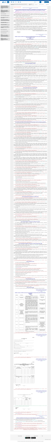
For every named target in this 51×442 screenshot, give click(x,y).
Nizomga (44, 360)
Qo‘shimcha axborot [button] (41, 4)
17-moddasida (43, 163)
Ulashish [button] (48, 4)
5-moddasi (41, 13)
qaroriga (41, 12)
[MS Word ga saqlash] (19, 2)
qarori (41, 18)
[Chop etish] (20, 2)
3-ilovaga (28, 22)
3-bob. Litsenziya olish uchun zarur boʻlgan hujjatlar (4, 17)
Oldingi (16, 267)
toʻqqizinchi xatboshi (35, 420)
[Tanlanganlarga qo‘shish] (10, 2)
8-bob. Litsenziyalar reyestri (4, 29)
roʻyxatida (34, 419)
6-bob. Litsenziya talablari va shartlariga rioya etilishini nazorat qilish (5, 24)
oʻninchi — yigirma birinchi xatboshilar (20, 421)
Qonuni (30, 280)
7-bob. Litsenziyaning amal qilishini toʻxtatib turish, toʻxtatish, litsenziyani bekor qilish (5, 27)
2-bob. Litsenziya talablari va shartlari (5, 15)
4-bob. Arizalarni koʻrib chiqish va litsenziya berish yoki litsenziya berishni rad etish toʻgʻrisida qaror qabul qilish (5, 20)
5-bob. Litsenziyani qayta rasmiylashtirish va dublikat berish (4, 22)
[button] (5, 7)
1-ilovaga (25, 17)
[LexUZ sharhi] (13, 2)
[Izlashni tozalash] (9, 4)
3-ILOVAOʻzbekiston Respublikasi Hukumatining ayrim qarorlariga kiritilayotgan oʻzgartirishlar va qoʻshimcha (4, 39)
